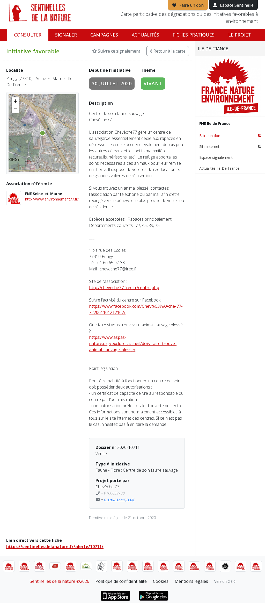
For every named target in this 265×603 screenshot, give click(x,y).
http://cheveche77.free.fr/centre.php (124, 287)
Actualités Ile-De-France (219, 168)
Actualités (145, 35)
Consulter (27, 35)
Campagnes (104, 35)
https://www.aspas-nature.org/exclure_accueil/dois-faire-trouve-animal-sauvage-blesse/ (132, 343)
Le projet (239, 35)
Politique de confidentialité (121, 581)
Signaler (66, 35)
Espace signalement (216, 157)
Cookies (160, 581)
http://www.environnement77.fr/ (52, 199)
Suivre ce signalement (118, 51)
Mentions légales (191, 581)
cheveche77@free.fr (119, 499)
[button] (15, 101)
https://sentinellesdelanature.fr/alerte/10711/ (55, 546)
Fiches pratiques (194, 35)
